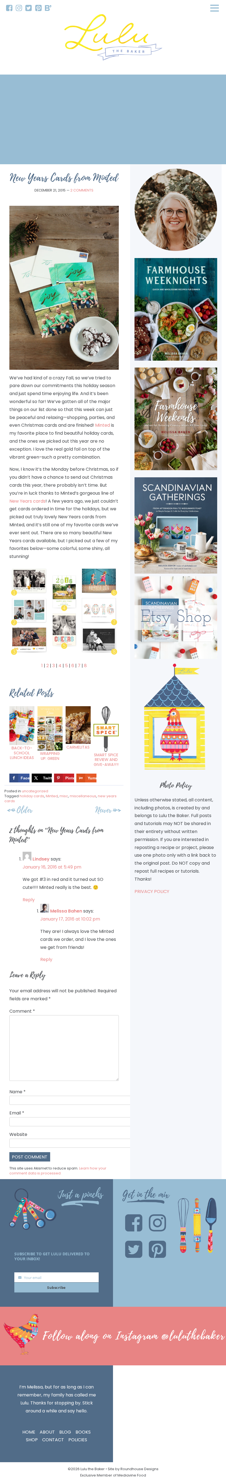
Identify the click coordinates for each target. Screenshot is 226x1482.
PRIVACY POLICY (151, 891)
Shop (32, 1440)
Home (28, 1432)
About (47, 1432)
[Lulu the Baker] (113, 39)
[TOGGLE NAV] (215, 8)
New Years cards (27, 501)
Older (24, 810)
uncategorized (35, 791)
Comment (22, 1011)
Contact (53, 1440)
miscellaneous (83, 796)
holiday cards (32, 796)
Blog (65, 1432)
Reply (29, 900)
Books (83, 1432)
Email (16, 1113)
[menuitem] (9, 8)
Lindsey (41, 859)
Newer (103, 810)
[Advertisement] (113, 119)
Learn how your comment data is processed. (57, 1171)
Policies (77, 1440)
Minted (102, 425)
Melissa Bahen (66, 911)
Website (18, 1134)
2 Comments (81, 190)
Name (17, 1092)
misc (64, 796)
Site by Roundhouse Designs (133, 1469)
